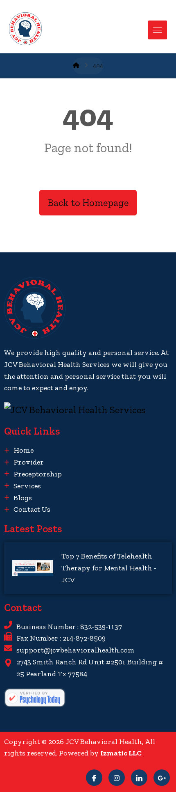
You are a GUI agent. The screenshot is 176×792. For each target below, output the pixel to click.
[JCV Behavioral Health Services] (88, 410)
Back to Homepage (88, 202)
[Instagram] (116, 777)
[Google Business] (161, 777)
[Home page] (76, 65)
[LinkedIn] (139, 777)
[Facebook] (94, 777)
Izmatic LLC (121, 753)
